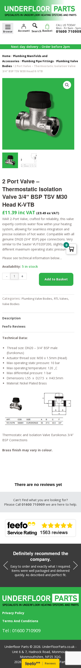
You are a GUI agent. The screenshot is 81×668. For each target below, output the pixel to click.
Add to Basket (56, 279)
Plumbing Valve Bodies (37, 299)
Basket (47, 31)
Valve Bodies (11, 304)
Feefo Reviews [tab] (13, 326)
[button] (67, 85)
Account (24, 31)
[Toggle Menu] (8, 28)
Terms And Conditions (20, 621)
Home (6, 56)
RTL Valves (61, 299)
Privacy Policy (13, 613)
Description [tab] (11, 318)
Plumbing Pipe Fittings (38, 61)
